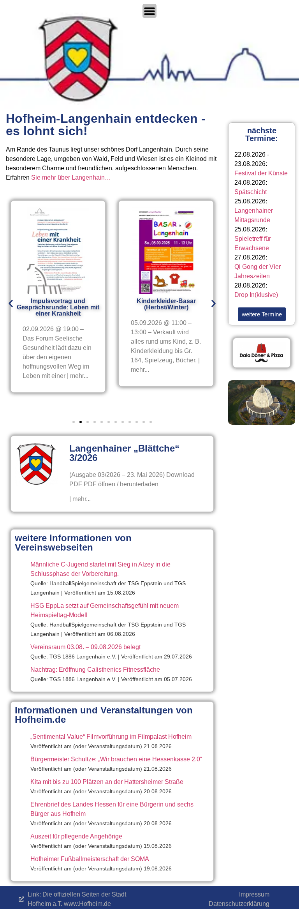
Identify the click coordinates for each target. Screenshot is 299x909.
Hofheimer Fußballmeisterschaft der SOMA (89, 859)
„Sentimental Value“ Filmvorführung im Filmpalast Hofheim (111, 736)
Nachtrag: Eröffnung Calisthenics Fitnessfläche (95, 669)
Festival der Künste (261, 173)
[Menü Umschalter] (149, 11)
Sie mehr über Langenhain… (71, 177)
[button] (11, 304)
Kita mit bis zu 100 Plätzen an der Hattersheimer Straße (106, 781)
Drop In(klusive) (256, 294)
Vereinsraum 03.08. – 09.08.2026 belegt (85, 647)
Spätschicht (250, 192)
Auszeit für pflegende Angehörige (76, 836)
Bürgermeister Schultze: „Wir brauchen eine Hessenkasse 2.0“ (116, 759)
